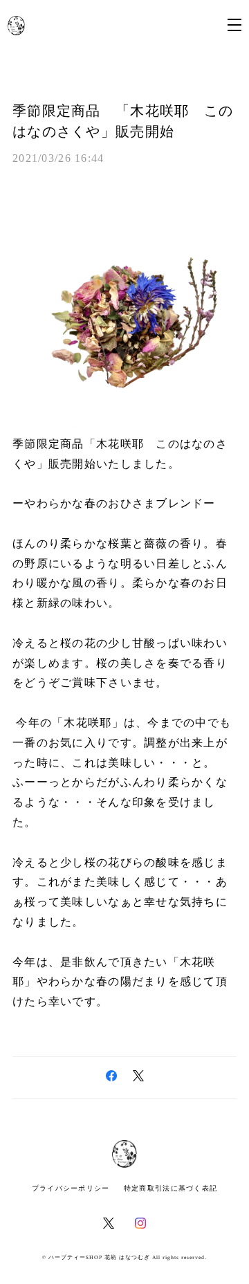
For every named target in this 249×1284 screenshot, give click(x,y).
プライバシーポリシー (71, 1188)
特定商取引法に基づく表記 (170, 1188)
